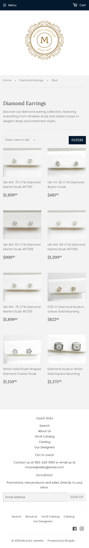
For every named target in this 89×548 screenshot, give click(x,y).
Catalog (44, 442)
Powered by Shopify (61, 541)
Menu (12, 5)
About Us (44, 431)
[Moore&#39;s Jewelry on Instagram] (82, 529)
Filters (77, 140)
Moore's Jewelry (33, 541)
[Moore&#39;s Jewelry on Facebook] (74, 529)
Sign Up (76, 497)
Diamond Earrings (31, 80)
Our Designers (44, 447)
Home (7, 80)
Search (45, 426)
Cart (82, 5)
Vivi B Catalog (44, 436)
